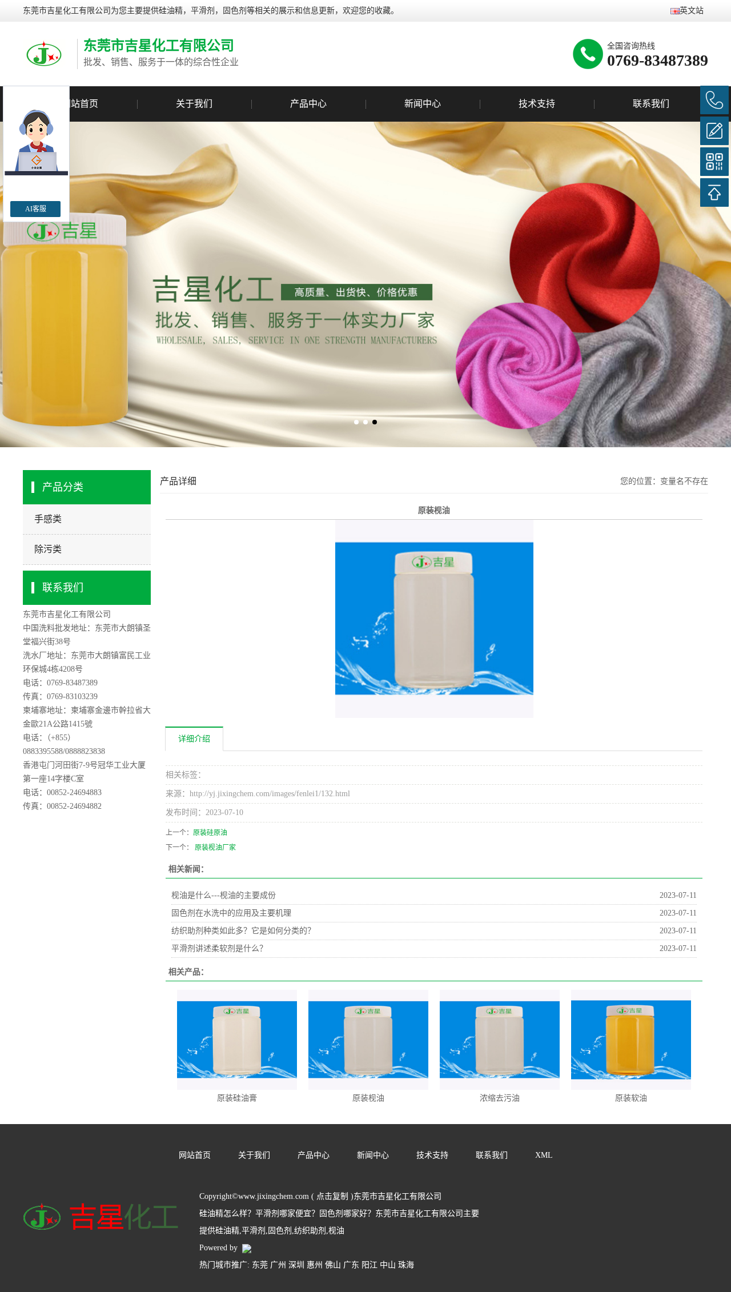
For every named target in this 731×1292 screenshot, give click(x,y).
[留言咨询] (714, 131)
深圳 (296, 1265)
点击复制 (332, 1196)
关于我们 (194, 104)
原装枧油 (368, 1098)
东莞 (260, 1265)
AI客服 (35, 209)
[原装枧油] (368, 1039)
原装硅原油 (210, 833)
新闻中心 (422, 104)
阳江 (369, 1265)
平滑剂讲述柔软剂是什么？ (219, 948)
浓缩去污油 (500, 1098)
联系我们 (651, 104)
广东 (351, 1265)
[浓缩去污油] (500, 1039)
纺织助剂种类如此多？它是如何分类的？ (243, 930)
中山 (388, 1265)
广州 (278, 1265)
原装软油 (631, 1098)
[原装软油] (631, 1039)
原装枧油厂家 (214, 848)
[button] (356, 422)
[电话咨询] (714, 100)
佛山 (333, 1265)
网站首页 (80, 104)
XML (544, 1155)
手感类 (48, 519)
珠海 (406, 1265)
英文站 (692, 10)
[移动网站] (714, 161)
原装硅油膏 (237, 1098)
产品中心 (308, 104)
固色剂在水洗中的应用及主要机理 (231, 913)
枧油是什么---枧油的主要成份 (223, 895)
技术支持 (537, 104)
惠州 (315, 1265)
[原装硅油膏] (237, 1039)
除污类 (48, 549)
